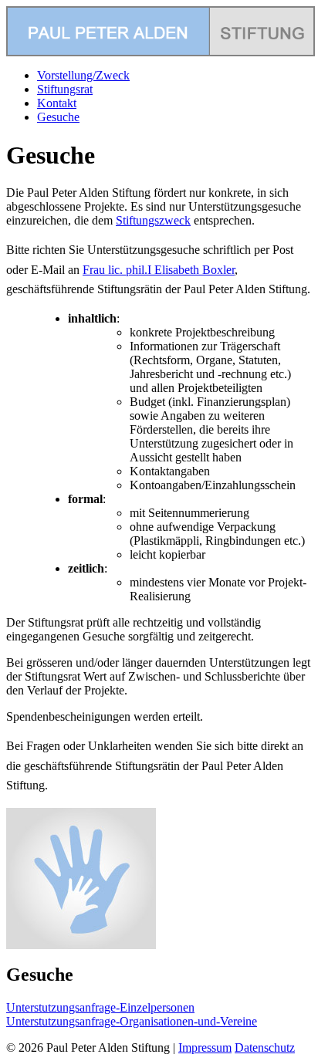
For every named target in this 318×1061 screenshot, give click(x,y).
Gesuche (58, 116)
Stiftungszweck (153, 220)
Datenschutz (265, 1047)
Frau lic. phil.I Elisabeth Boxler (159, 269)
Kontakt (56, 103)
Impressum (205, 1047)
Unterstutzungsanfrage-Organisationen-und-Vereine (131, 1021)
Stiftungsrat (65, 89)
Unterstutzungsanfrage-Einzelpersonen (100, 1007)
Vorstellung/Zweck (83, 75)
